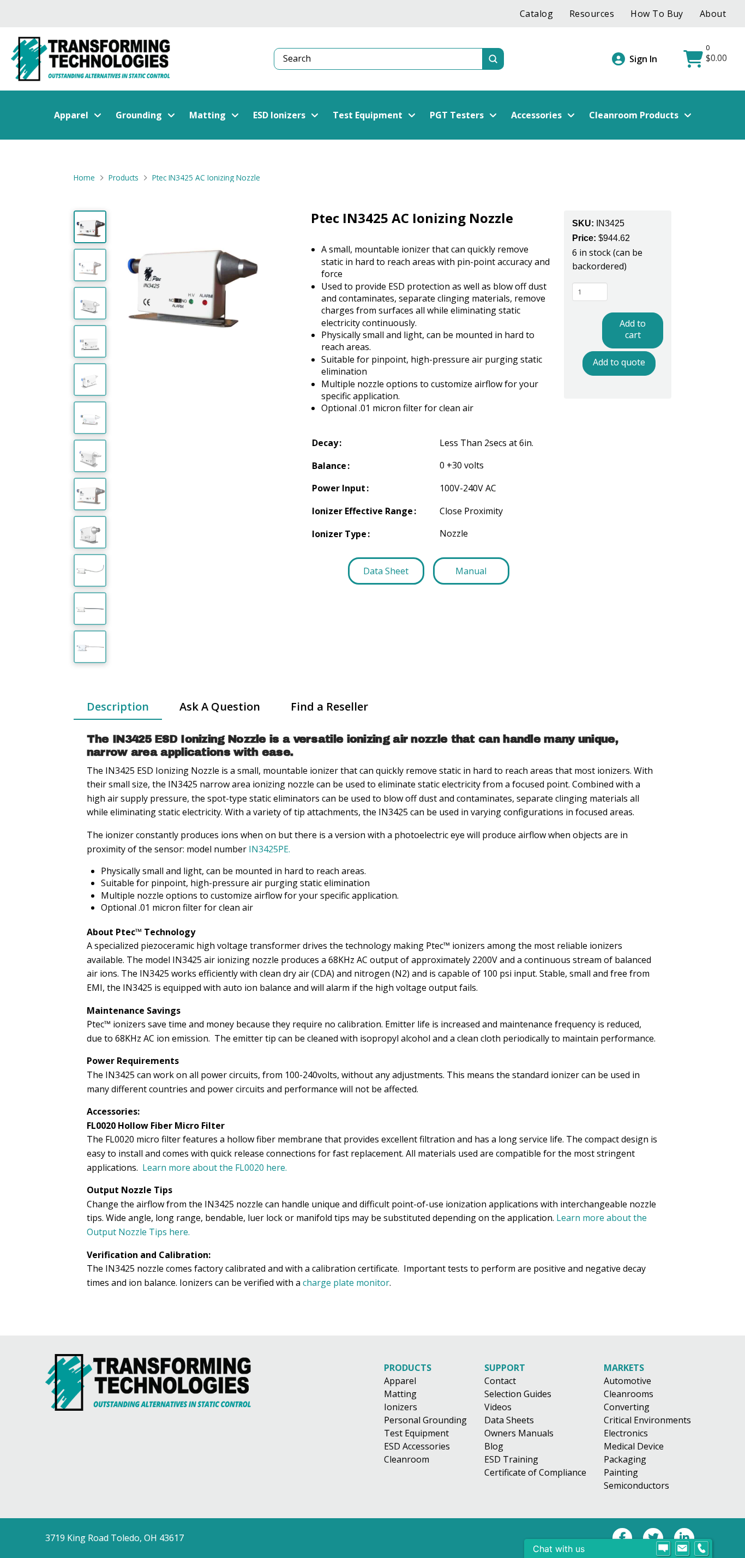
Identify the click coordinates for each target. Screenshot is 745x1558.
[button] (706, 58)
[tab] (118, 707)
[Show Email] (682, 1548)
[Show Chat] (663, 1548)
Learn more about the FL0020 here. (214, 1168)
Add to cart (633, 329)
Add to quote (619, 362)
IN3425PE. (269, 849)
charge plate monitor (346, 1283)
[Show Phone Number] (701, 1548)
